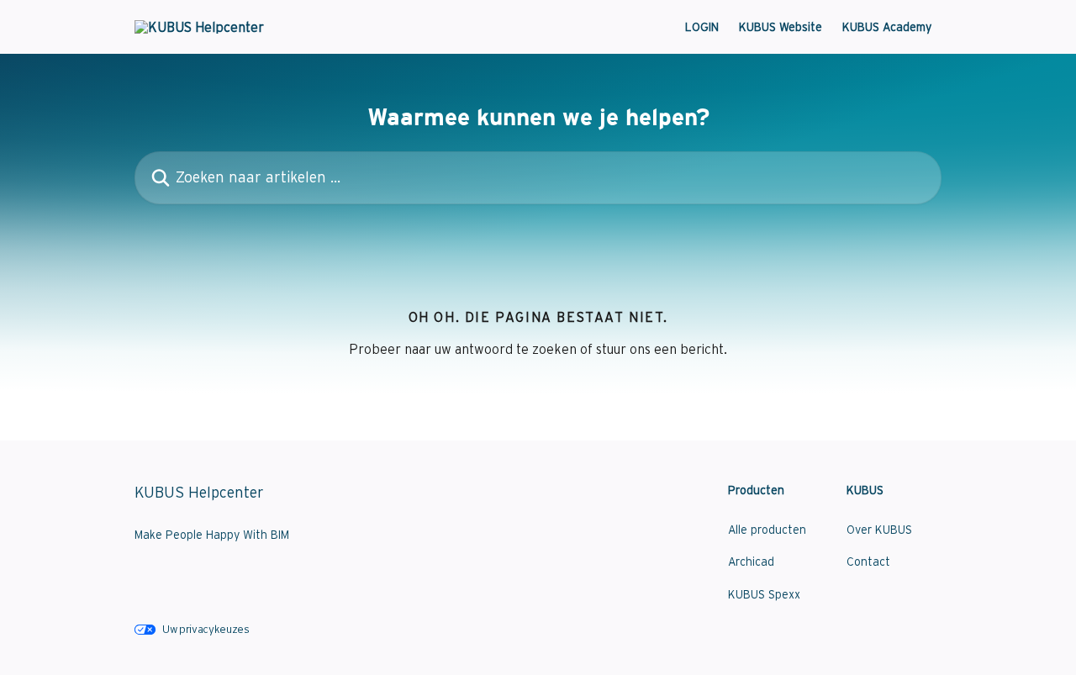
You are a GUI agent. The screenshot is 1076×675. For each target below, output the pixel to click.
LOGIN (702, 27)
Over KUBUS (879, 529)
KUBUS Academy (886, 27)
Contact (868, 561)
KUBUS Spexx (764, 594)
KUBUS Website (780, 27)
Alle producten (767, 529)
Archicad (751, 561)
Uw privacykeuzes (206, 629)
